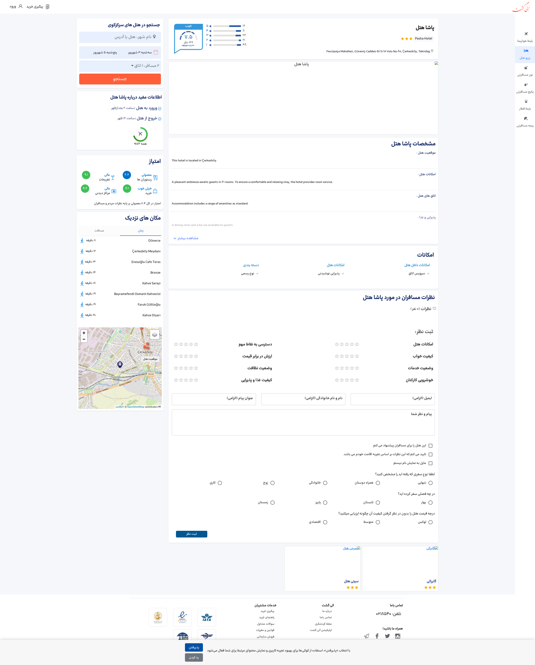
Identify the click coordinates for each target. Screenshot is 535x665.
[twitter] (387, 636)
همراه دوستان (364, 482)
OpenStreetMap (135, 407)
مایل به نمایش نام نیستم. (409, 463)
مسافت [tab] (99, 230)
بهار (423, 502)
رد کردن (194, 657)
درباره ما (327, 611)
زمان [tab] (141, 230)
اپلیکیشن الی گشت (321, 630)
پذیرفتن (194, 647)
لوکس (422, 522)
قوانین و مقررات (265, 630)
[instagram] (397, 636)
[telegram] (366, 636)
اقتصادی (315, 522)
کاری (212, 482)
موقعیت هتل (150, 359)
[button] (147, 348)
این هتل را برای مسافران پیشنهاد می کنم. (399, 445)
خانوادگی (315, 482)
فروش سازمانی (265, 637)
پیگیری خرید (267, 611)
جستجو (120, 79)
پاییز (318, 502)
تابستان (368, 502)
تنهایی (422, 482)
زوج (265, 482)
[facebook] (377, 636)
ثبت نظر (191, 534)
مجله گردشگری (323, 624)
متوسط (368, 522)
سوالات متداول (265, 624)
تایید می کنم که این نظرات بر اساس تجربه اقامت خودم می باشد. (384, 454)
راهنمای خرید (266, 617)
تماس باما (326, 617)
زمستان (263, 502)
